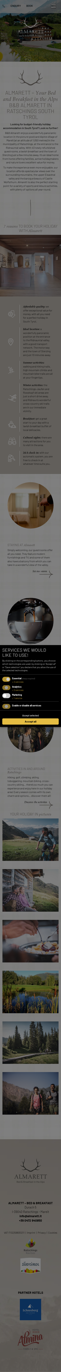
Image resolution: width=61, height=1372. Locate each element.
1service (17, 698)
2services (18, 681)
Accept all (30, 721)
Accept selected (30, 715)
